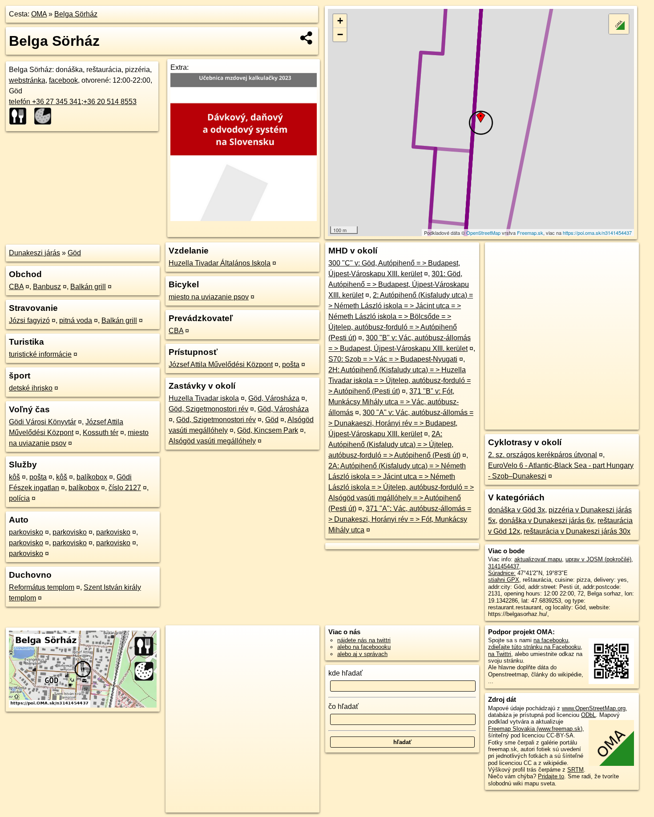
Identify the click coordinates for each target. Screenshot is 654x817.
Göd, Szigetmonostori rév (208, 409)
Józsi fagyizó (29, 320)
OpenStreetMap (483, 232)
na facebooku (550, 640)
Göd (74, 253)
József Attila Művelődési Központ (221, 364)
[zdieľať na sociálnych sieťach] (307, 38)
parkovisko (26, 532)
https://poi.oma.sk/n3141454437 (597, 232)
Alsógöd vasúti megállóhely (212, 441)
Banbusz (47, 286)
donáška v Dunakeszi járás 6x (546, 520)
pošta (38, 477)
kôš (14, 477)
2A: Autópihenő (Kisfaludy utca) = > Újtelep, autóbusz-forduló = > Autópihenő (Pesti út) (394, 444)
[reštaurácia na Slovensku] (20, 116)
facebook (63, 80)
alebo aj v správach (362, 654)
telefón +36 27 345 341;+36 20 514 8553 (73, 101)
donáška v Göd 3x (516, 510)
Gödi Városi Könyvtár (42, 422)
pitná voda (75, 320)
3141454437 (503, 566)
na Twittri (499, 654)
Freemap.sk (530, 232)
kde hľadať (345, 673)
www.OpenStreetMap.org (594, 708)
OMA (39, 14)
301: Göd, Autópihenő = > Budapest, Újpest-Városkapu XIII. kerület (398, 284)
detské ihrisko (30, 388)
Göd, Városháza (273, 398)
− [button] (340, 34)
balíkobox (92, 477)
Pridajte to (551, 776)
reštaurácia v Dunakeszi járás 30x (577, 531)
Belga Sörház (75, 14)
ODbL (588, 715)
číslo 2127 (125, 487)
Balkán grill (88, 286)
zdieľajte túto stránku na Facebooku (534, 647)
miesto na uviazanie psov (209, 297)
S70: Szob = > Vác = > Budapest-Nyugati (392, 359)
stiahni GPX (503, 579)
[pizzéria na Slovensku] (45, 116)
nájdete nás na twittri (364, 640)
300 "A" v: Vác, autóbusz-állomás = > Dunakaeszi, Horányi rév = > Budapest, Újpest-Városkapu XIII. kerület (400, 423)
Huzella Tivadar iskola (204, 398)
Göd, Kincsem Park (267, 430)
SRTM (575, 769)
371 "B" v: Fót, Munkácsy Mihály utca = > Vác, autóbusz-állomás (393, 401)
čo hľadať (343, 706)
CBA (16, 286)
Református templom (41, 587)
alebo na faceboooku (364, 647)
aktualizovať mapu (538, 559)
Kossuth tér (100, 432)
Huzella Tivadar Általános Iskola (219, 263)
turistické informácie (40, 354)
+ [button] (340, 20)
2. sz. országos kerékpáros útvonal (542, 455)
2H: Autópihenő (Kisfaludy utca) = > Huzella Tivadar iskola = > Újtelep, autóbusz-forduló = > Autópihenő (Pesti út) (399, 380)
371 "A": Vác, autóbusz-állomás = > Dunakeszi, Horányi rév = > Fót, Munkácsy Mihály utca (399, 519)
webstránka (27, 80)
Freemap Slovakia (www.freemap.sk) (535, 728)
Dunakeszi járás (34, 253)
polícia (19, 498)
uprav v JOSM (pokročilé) (598, 559)
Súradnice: (502, 573)
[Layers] (619, 24)
